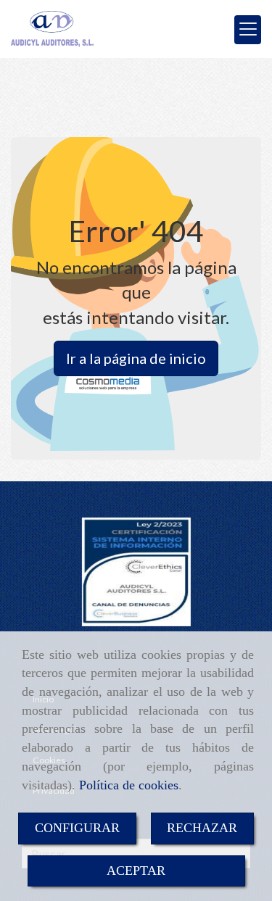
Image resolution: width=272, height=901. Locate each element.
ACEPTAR (136, 870)
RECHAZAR (202, 828)
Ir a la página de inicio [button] (136, 358)
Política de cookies (128, 785)
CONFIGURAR (77, 828)
